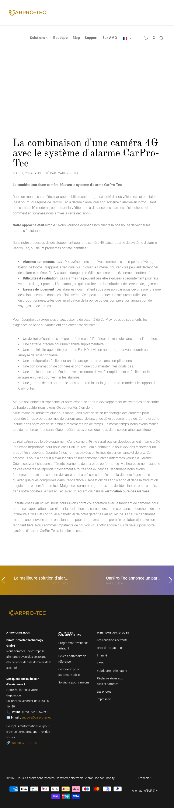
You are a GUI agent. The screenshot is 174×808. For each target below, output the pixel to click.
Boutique (60, 38)
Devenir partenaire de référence (72, 658)
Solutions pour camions (73, 682)
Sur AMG (109, 38)
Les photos (104, 691)
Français (143, 778)
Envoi (100, 663)
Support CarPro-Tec (23, 742)
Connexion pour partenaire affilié (69, 672)
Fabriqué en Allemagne (112, 670)
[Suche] (161, 37)
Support (91, 38)
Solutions (37, 38)
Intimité (102, 655)
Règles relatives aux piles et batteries (110, 681)
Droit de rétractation (110, 647)
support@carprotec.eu (36, 717)
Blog (76, 38)
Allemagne (144, 790)
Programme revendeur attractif (73, 645)
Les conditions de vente (112, 640)
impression (104, 699)
